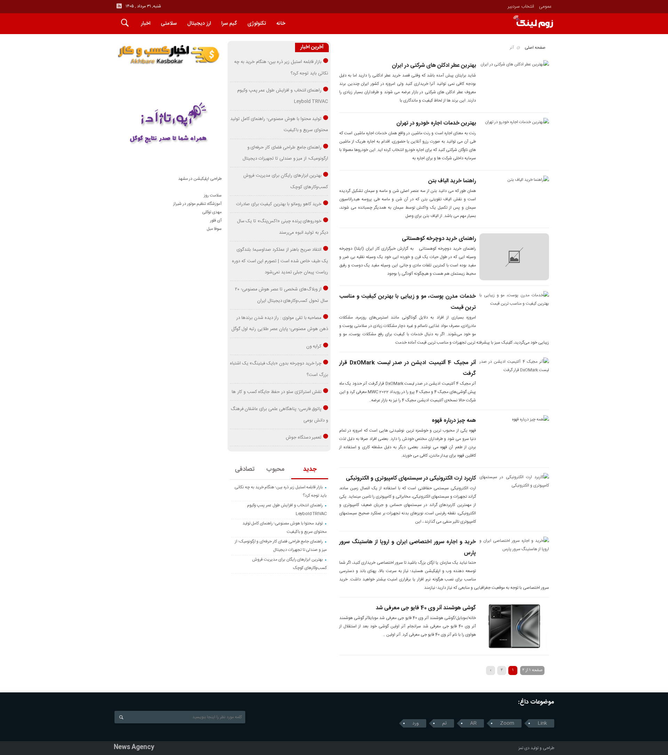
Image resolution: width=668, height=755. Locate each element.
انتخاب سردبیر (521, 6)
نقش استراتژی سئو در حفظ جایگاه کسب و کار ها (276, 392)
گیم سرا (229, 23)
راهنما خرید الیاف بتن (452, 181)
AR (473, 723)
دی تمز (524, 748)
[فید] (119, 6)
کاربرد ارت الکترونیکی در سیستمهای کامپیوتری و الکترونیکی (411, 478)
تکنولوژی (256, 23)
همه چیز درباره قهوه (454, 420)
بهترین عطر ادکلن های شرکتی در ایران (434, 65)
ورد (415, 723)
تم (444, 723)
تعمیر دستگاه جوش (304, 437)
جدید (310, 469)
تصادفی (245, 469)
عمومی (545, 6)
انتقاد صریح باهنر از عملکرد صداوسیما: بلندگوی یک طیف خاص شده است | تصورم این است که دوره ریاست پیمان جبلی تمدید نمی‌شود (280, 261)
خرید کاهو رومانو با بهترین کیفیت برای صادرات (279, 204)
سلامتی (169, 23)
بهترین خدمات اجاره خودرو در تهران (436, 123)
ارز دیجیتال (199, 23)
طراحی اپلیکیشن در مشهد (200, 178)
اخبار (145, 23)
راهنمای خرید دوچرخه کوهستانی (439, 238)
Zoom (507, 723)
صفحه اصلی (535, 47)
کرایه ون (314, 346)
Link (542, 723)
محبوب (275, 469)
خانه (280, 23)
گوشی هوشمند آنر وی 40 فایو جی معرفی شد (426, 608)
